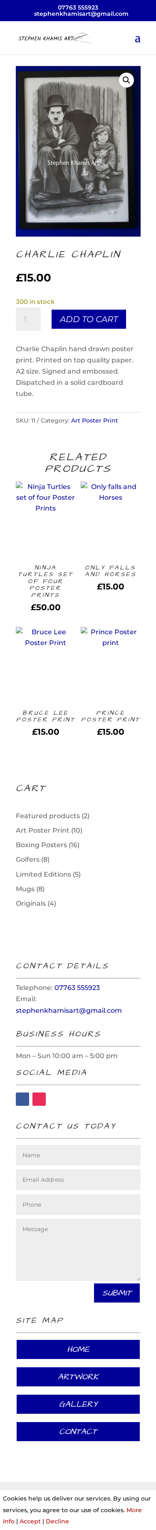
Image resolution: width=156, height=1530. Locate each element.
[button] (126, 80)
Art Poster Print (94, 420)
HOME (78, 1349)
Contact (78, 1431)
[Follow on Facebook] (22, 1099)
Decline (57, 1521)
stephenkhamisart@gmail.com (69, 1010)
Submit (116, 1293)
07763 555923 (78, 7)
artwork (78, 1377)
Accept (30, 1521)
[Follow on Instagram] (39, 1099)
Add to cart (89, 319)
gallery (78, 1404)
